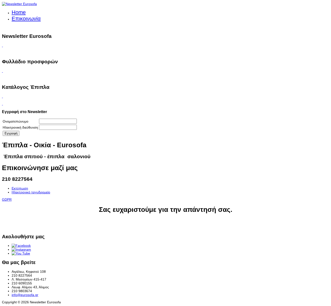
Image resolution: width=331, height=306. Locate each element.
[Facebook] (21, 246)
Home (19, 12)
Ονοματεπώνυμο (15, 121)
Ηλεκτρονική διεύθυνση (20, 127)
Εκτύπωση (20, 188)
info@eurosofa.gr (25, 295)
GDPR (7, 199)
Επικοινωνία (26, 19)
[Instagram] (21, 249)
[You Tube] (21, 253)
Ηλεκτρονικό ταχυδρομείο (31, 192)
